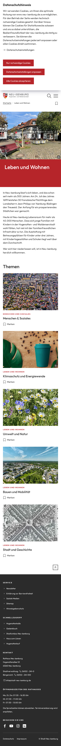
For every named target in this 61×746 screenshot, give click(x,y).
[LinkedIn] (24, 726)
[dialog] (30, 45)
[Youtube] (11, 726)
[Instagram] (18, 726)
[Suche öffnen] (49, 96)
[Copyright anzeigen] (58, 157)
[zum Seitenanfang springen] (55, 567)
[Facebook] (5, 726)
